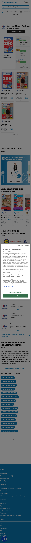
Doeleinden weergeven (15, 292)
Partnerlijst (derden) (8, 286)
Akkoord (15, 295)
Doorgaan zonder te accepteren (22, 245)
